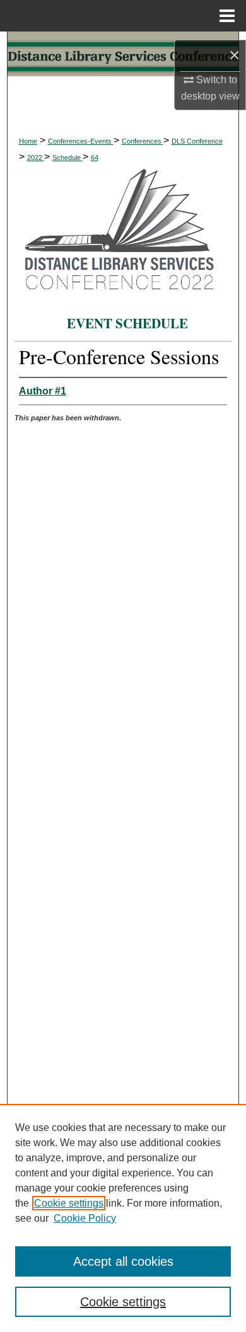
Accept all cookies (123, 1261)
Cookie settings (68, 1203)
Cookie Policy (85, 1218)
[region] (123, 1218)
